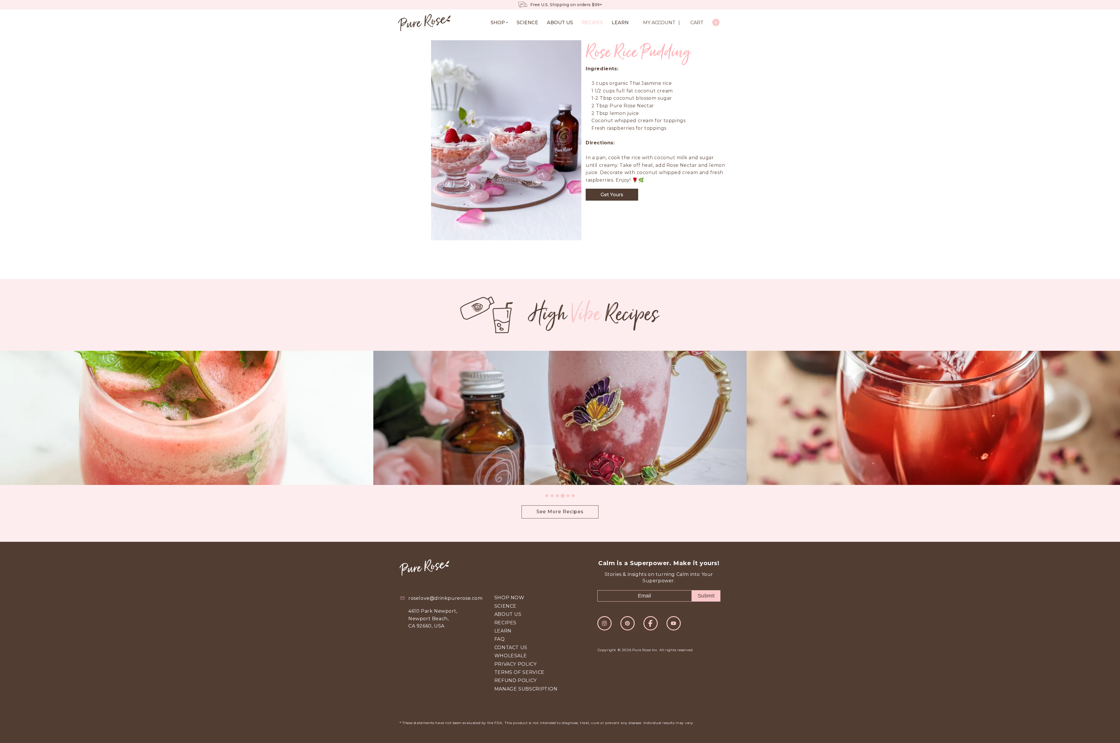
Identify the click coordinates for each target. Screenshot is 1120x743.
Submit (706, 596)
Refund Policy (515, 680)
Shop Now (509, 597)
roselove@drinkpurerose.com (445, 598)
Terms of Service (519, 672)
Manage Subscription (526, 689)
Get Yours (612, 194)
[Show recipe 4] (562, 495)
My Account (659, 22)
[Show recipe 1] (546, 495)
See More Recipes (559, 511)
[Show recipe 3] (557, 495)
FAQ (499, 639)
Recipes (505, 622)
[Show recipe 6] (573, 495)
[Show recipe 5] (568, 496)
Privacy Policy (515, 664)
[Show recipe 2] (552, 495)
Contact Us (510, 647)
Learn (503, 631)
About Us (508, 614)
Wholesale (510, 655)
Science (505, 606)
